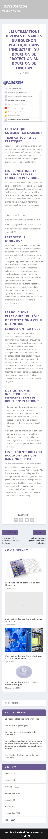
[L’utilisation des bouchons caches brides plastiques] (24, 671)
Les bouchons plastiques (16, 725)
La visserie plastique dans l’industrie (22, 719)
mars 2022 (10, 800)
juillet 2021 (10, 820)
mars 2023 (10, 780)
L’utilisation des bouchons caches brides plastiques (22, 683)
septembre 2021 (12, 813)
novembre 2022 (12, 786)
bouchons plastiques (30, 283)
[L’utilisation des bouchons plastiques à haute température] (24, 640)
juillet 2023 (10, 773)
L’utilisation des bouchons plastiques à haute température (23, 657)
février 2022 (10, 806)
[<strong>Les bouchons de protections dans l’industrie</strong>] (24, 567)
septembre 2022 (12, 793)
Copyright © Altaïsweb (15, 832)
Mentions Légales (35, 832)
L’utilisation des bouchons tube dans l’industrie (23, 620)
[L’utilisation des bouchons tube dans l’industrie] (24, 603)
